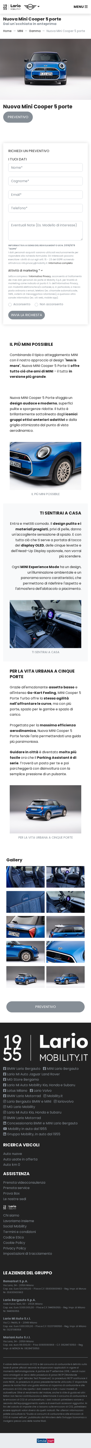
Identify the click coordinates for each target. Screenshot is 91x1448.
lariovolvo (65, 1101)
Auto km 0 (11, 1164)
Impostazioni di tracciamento (27, 1253)
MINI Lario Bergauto (62, 1068)
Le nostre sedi (14, 1198)
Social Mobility (15, 1226)
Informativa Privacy (40, 276)
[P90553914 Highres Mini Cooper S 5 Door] (25, 927)
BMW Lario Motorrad (23, 1095)
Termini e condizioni (19, 1231)
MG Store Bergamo (22, 1079)
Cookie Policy (14, 1242)
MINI (20, 31)
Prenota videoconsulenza (24, 1182)
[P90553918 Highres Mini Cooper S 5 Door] (65, 927)
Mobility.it (54, 1095)
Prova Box (11, 1193)
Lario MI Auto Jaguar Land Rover (33, 1074)
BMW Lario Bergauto (23, 1068)
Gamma (35, 31)
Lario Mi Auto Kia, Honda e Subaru (33, 1112)
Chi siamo (11, 1215)
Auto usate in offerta (20, 1159)
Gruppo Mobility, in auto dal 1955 (33, 1134)
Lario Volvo (42, 1090)
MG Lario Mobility (20, 1106)
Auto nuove (12, 1153)
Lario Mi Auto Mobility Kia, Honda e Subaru (40, 1085)
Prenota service (16, 1187)
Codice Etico (13, 1237)
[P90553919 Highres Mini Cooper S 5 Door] (25, 952)
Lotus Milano (16, 1090)
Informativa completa (60, 263)
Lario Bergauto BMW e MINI (28, 1101)
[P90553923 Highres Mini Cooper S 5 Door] (65, 877)
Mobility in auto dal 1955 (27, 1128)
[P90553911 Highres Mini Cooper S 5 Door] (65, 952)
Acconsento (21, 304)
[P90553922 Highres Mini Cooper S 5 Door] (25, 877)
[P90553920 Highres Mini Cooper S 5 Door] (65, 902)
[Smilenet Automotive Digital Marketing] (45, 1440)
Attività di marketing (24, 271)
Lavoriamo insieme (18, 1220)
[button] (32, 6)
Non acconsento (51, 304)
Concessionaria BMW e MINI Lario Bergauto (42, 1123)
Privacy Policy (14, 1248)
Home (7, 31)
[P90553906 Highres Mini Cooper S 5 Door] (25, 977)
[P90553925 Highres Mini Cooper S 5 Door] (25, 902)
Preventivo (18, 117)
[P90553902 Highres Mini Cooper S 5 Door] (65, 977)
